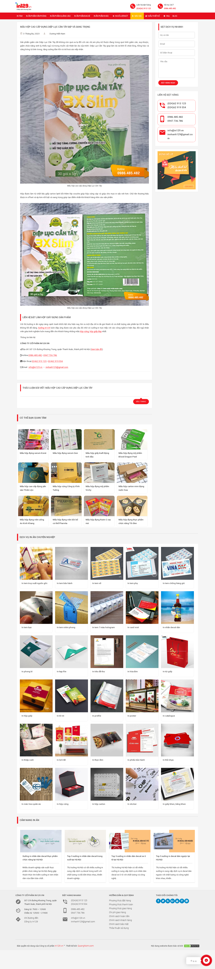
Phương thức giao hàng (120, 908)
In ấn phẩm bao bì (82, 16)
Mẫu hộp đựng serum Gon (65, 453)
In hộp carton (98, 804)
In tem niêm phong (66, 627)
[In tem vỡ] (107, 563)
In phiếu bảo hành (136, 760)
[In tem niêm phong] (71, 607)
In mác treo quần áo (31, 804)
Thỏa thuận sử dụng (119, 928)
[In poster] (142, 695)
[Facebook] (158, 901)
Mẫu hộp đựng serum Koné (33, 453)
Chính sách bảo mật (119, 924)
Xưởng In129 (44, 327)
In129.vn (59, 946)
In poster (131, 715)
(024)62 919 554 (176, 107)
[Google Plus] (172, 901)
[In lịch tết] (71, 740)
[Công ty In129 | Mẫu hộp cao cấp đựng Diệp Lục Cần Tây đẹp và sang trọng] (23, 6)
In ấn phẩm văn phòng (36, 16)
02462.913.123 (39, 361)
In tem (19, 16)
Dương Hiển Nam (57, 33)
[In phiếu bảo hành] (142, 740)
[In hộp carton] (107, 784)
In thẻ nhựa (168, 760)
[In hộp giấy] (36, 695)
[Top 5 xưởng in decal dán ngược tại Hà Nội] (174, 841)
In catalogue (169, 715)
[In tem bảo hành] (71, 563)
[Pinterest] (182, 901)
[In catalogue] (177, 695)
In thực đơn (97, 760)
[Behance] (186, 901)
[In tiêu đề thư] (107, 651)
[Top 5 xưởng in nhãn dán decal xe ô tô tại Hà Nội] (129, 841)
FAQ (168, 16)
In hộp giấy (27, 715)
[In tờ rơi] (71, 695)
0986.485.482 (170, 8)
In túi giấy (167, 671)
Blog (175, 16)
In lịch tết (61, 760)
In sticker (132, 804)
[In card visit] (142, 607)
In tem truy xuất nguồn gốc (35, 583)
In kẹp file (61, 671)
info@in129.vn (35, 367)
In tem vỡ (96, 583)
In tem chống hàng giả (173, 583)
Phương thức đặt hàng (120, 900)
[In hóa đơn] (142, 651)
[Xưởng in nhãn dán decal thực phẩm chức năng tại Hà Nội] (41, 841)
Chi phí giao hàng (117, 912)
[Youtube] (177, 901)
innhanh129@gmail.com (57, 367)
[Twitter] (163, 901)
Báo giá (138, 16)
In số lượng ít (121, 16)
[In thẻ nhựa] (177, 740)
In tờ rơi (60, 715)
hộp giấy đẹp (96, 331)
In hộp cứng (62, 804)
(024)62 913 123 (176, 103)
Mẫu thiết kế (153, 16)
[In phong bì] (36, 651)
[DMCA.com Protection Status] (192, 946)
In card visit (133, 627)
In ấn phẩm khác (101, 16)
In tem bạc (27, 627)
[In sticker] (142, 784)
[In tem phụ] (142, 563)
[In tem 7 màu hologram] (107, 607)
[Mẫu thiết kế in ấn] (177, 170)
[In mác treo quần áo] (36, 784)
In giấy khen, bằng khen (174, 804)
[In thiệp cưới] (36, 740)
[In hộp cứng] (71, 784)
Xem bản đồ (96, 349)
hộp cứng (84, 331)
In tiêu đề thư (98, 671)
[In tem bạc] (36, 607)
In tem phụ (132, 583)
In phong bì (27, 671)
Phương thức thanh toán (121, 904)
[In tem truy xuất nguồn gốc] (36, 563)
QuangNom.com (86, 946)
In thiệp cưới (28, 760)
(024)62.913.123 (143, 8)
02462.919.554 (55, 361)
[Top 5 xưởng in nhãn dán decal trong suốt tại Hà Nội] (85, 841)
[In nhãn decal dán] (177, 607)
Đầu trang (141, 402)
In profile (96, 715)
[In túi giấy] (177, 651)
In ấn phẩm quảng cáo (60, 16)
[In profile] (107, 695)
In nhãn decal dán (171, 627)
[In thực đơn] (107, 740)
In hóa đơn (132, 671)
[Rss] (167, 901)
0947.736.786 (50, 355)
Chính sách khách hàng (120, 920)
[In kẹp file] (71, 651)
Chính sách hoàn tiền (119, 916)
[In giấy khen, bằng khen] (177, 784)
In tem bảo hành (64, 583)
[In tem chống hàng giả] (177, 563)
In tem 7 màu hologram (103, 627)
